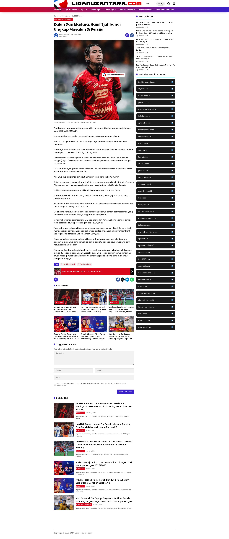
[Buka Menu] (173, 3)
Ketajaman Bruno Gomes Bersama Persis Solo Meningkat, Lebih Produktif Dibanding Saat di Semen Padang (65, 309)
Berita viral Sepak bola (117, 329)
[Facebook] (118, 280)
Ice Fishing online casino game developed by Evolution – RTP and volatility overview (154, 32)
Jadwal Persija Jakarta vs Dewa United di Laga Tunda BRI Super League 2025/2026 (66, 336)
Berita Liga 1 (59, 302)
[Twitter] (123, 280)
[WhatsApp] (132, 280)
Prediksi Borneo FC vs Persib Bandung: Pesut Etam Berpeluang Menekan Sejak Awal (93, 336)
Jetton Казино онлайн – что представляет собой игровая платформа (154, 57)
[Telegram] (127, 280)
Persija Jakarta (85, 264)
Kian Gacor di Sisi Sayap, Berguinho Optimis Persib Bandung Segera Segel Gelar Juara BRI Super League (121, 336)
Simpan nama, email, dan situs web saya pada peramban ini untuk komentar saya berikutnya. (91, 384)
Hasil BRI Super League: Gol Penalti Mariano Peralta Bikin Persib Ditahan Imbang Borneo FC (93, 309)
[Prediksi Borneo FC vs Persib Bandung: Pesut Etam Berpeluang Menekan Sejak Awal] (94, 324)
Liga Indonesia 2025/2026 (63, 20)
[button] (162, 4)
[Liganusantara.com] (97, 3)
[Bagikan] (132, 35)
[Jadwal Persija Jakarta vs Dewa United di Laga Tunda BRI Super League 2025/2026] (66, 324)
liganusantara (64, 34)
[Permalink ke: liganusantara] (56, 35)
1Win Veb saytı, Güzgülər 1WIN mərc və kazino (152, 49)
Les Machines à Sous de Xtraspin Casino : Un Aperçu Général (155, 66)
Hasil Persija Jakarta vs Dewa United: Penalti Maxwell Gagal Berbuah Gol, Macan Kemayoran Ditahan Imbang (121, 309)
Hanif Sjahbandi (69, 264)
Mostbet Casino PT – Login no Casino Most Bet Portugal (154, 40)
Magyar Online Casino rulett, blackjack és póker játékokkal (154, 23)
